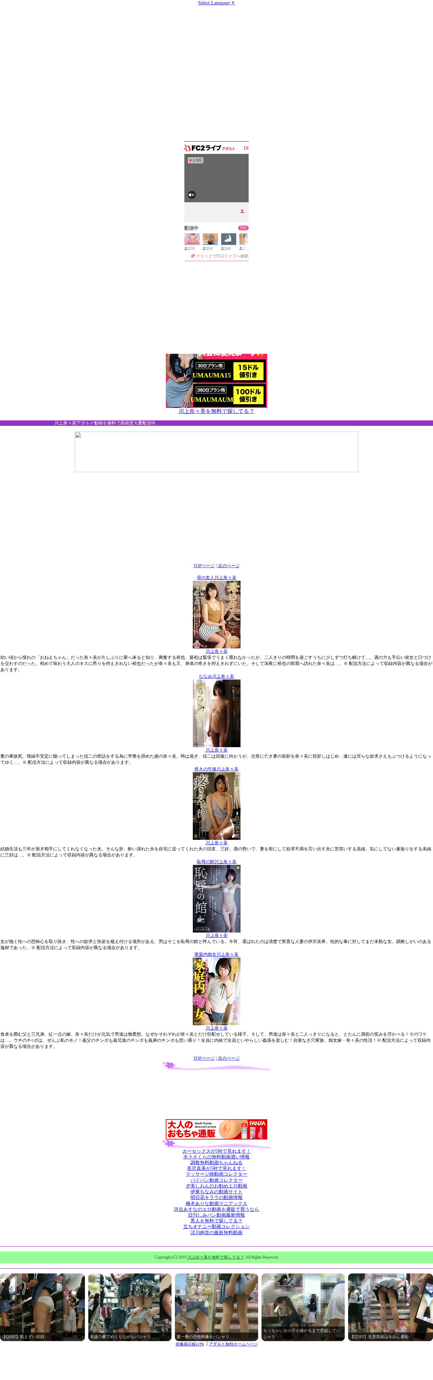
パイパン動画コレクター (216, 1180)
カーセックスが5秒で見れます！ (216, 1151)
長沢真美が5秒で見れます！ (216, 1168)
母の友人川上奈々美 (216, 577)
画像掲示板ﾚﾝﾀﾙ (190, 1344)
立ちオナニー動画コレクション (216, 1226)
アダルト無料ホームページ (233, 1344)
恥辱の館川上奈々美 (216, 861)
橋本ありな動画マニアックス (216, 1203)
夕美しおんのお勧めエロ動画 (216, 1186)
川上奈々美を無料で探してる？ (216, 411)
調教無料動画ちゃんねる (216, 1162)
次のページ (229, 565)
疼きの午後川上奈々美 (216, 769)
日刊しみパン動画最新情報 (216, 1215)
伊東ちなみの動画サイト (216, 1191)
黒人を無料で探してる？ (216, 1220)
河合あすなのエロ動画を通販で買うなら (216, 1209)
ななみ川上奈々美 (216, 676)
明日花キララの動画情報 (216, 1197)
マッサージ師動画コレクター (216, 1174)
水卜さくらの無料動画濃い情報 (216, 1156)
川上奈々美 (217, 651)
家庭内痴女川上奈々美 (216, 954)
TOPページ (204, 565)
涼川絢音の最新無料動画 (216, 1232)
